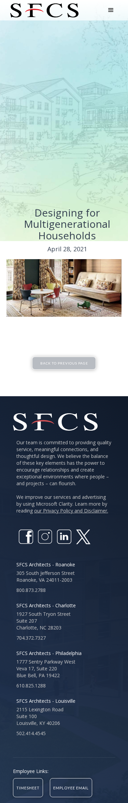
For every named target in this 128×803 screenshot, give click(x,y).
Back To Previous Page (64, 363)
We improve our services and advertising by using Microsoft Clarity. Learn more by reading (62, 504)
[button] (111, 10)
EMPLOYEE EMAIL (71, 788)
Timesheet (28, 788)
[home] (43, 10)
